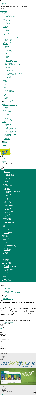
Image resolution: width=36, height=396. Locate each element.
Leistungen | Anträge (7, 125)
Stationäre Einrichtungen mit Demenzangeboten (10, 16)
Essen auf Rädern (6, 136)
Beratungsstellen (6, 179)
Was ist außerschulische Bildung (8, 86)
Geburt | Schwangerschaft (6, 20)
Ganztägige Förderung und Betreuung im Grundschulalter (12, 64)
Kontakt (3, 157)
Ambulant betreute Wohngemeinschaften (10, 128)
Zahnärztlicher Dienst (7, 112)
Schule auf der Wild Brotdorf (9, 78)
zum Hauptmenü (4, 3)
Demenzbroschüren (7, 172)
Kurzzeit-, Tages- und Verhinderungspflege (10, 266)
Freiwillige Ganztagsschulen (8, 63)
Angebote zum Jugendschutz (8, 28)
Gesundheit (3, 104)
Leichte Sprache (4, 161)
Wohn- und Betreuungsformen (7, 126)
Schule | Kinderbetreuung (7, 202)
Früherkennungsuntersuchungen (8, 249)
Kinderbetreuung (5, 52)
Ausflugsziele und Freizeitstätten (7, 101)
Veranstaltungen (5, 103)
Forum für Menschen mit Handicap (7, 146)
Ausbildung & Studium (7, 31)
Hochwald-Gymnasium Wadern (11, 71)
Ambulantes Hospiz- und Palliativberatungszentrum (11, 134)
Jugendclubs (6, 94)
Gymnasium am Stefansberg (11, 69)
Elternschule (6, 32)
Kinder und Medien (7, 113)
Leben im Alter (5, 43)
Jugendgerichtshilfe (7, 189)
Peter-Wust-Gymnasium (10, 70)
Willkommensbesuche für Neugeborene (11, 24)
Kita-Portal (5, 53)
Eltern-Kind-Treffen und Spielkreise (9, 91)
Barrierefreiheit (4, 388)
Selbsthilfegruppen (5, 116)
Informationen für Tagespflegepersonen (11, 61)
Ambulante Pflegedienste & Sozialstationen (11, 131)
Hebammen (6, 25)
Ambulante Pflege (6, 130)
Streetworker (6, 41)
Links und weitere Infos (7, 50)
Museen (5, 84)
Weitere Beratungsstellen (7, 18)
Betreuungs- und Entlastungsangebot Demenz (6, 322)
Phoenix (5, 38)
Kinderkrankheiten (6, 114)
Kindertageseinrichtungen (7, 55)
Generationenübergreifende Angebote (8, 51)
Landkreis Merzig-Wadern (3, 353)
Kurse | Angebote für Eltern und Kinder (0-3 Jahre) (11, 109)
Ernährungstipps (6, 115)
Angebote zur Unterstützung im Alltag (9, 15)
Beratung (5, 45)
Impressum (3, 159)
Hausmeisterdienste (7, 137)
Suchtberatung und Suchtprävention (9, 118)
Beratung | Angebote (4, 12)
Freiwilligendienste (5, 81)
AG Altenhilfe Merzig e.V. (7, 124)
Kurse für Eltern (6, 26)
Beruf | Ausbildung (7, 47)
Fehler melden (3, 158)
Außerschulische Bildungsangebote (7, 218)
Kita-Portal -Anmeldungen (9, 54)
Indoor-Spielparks (6, 229)
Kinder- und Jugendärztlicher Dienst (9, 111)
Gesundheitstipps (5, 121)
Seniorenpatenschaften (7, 262)
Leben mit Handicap (5, 44)
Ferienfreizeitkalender (7, 92)
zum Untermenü (4, 4)
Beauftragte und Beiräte (6, 145)
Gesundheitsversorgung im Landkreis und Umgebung (10, 105)
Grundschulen (6, 66)
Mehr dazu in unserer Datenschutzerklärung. (6, 9)
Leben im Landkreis (7, 49)
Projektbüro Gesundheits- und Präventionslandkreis (10, 120)
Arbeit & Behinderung (6, 277)
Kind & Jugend (5, 89)
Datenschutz (3, 160)
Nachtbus (7, 29)
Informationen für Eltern (9, 60)
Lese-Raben (6, 97)
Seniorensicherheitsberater (8, 274)
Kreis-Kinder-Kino (6, 96)
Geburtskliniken (6, 106)
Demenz (4, 13)
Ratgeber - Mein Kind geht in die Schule (9, 79)
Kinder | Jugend (5, 110)
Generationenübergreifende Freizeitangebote (9, 100)
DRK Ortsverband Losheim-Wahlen (4, 338)
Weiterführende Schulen (7, 67)
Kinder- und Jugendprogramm (8, 232)
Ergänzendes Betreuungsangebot (8, 62)
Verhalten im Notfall (7, 252)
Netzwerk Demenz (6, 14)
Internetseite (2, 329)
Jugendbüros (6, 93)
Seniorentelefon (6, 140)
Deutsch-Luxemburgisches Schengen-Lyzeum (12, 75)
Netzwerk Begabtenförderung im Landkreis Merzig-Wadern (12, 37)
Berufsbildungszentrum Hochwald (11, 74)
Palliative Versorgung (9, 132)
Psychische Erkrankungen (7, 119)
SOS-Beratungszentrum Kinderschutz (9, 196)
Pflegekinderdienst (6, 192)
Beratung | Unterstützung (6, 259)
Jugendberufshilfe (6, 34)
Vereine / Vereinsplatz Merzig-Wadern (8, 102)
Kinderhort (7, 58)
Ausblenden (2, 11)
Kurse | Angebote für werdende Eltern (9, 245)
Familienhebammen (8, 23)
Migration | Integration (6, 199)
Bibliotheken (6, 85)
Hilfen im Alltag (5, 133)
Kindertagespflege (6, 209)
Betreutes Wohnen (6, 127)
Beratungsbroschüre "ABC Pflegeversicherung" (9, 144)
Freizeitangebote (5, 141)
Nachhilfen (5, 35)
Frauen (4, 19)
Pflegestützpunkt (6, 123)
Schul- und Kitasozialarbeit (8, 39)
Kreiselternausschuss (7, 212)
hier (21, 315)
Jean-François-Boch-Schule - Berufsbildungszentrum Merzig (15, 73)
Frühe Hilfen (6, 22)
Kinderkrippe (7, 57)
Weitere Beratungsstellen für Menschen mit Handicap (10, 147)
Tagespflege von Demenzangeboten (9, 17)
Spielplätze (5, 98)
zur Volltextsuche (4, 2)
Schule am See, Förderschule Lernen (11, 76)
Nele (5, 36)
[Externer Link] (18, 364)
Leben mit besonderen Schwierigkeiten (8, 117)
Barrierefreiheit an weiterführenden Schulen (9, 143)
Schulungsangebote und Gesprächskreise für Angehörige (12, 292)
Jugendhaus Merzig (7, 95)
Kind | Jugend (5, 184)
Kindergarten (7, 56)
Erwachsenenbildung (7, 83)
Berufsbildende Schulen (9, 72)
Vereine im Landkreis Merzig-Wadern (9, 222)
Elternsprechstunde (7, 21)
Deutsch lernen (6, 46)
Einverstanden (5, 11)
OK (2, 166)
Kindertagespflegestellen (9, 59)
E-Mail (1, 328)
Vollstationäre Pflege (7, 129)
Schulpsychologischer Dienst (8, 40)
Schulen (4, 65)
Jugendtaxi (7, 30)
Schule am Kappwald (8, 77)
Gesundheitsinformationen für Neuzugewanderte (11, 48)
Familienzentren (5, 27)
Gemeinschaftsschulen (9, 68)
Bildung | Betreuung (4, 206)
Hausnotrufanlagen (7, 138)
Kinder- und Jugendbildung (8, 82)
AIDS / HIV (5, 256)
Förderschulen (6, 215)
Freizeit (3, 88)
